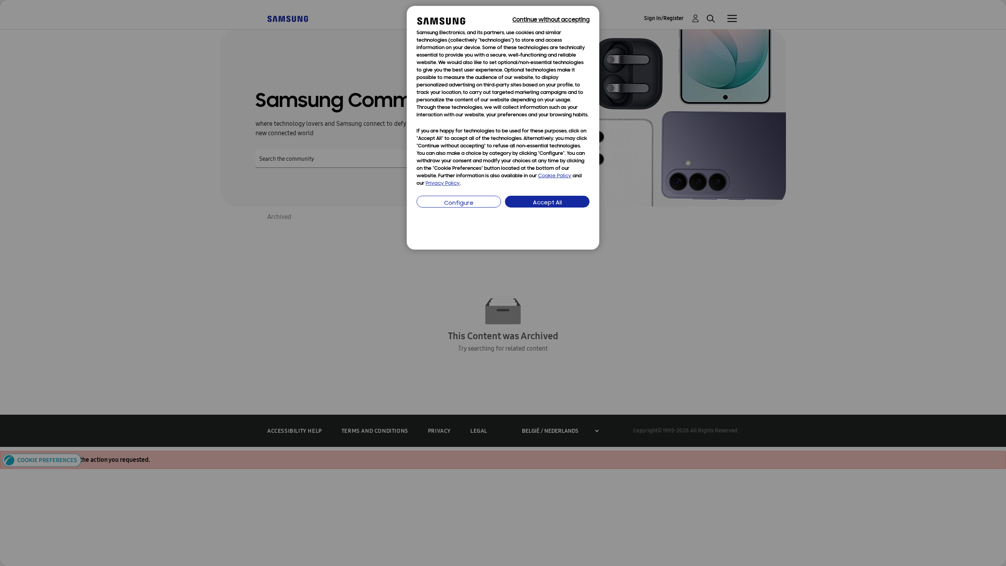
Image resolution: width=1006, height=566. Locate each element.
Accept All (547, 203)
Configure (459, 203)
